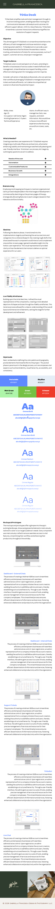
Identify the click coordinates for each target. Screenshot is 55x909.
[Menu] (4, 4)
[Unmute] (24, 555)
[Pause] (19, 555)
